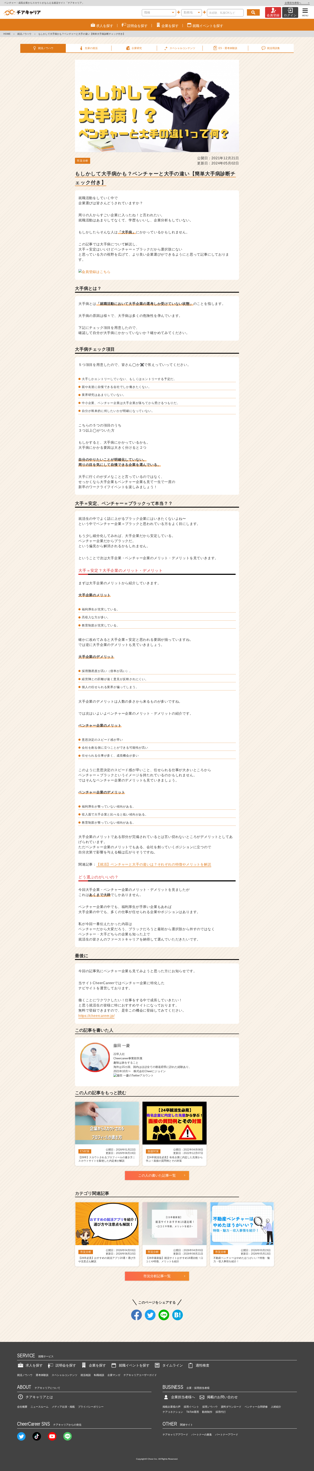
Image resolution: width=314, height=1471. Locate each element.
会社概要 (22, 1406)
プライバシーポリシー (91, 1406)
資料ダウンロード (231, 1406)
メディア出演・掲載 (63, 1406)
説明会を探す (66, 1365)
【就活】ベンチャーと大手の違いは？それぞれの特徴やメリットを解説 (153, 864)
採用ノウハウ (210, 1406)
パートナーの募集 (201, 1434)
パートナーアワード (226, 1434)
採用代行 (221, 1411)
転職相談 (99, 1375)
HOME (6, 34)
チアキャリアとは (39, 1397)
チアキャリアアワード (175, 1434)
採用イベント (191, 1406)
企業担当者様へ (297, 2)
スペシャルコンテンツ (64, 1375)
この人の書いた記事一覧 (157, 1175)
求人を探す (34, 1365)
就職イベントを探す (134, 1365)
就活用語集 (273, 48)
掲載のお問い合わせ (222, 1397)
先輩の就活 (91, 48)
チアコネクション (173, 1411)
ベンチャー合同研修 (256, 1406)
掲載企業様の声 (171, 1406)
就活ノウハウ (24, 34)
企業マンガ (113, 1375)
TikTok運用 (192, 1411)
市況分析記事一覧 (157, 1276)
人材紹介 (276, 1406)
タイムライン (172, 1365)
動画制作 (207, 1411)
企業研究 (137, 48)
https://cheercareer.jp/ (96, 1016)
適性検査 (202, 1365)
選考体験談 (42, 1375)
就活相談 (86, 1375)
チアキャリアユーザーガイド (140, 1375)
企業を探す (97, 1365)
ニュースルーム (39, 1406)
